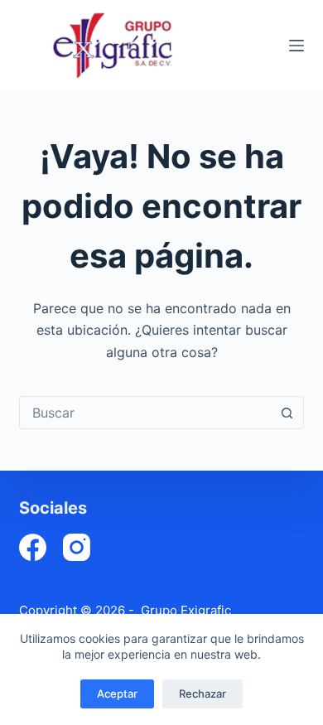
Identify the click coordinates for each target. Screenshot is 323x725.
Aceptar (117, 693)
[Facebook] (32, 547)
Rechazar (202, 693)
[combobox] (145, 412)
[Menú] (296, 45)
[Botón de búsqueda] (287, 412)
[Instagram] (76, 547)
